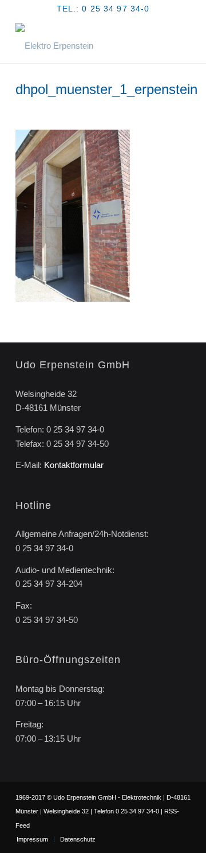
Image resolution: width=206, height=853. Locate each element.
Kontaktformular (74, 465)
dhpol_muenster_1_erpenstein (106, 89)
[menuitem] (32, 839)
